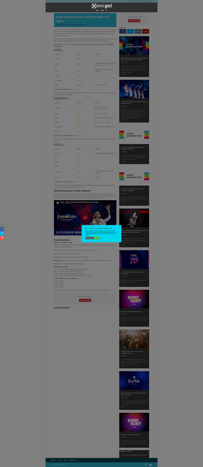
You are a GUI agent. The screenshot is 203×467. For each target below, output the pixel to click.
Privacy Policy (90, 238)
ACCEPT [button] (97, 238)
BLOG (97, 10)
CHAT (102, 10)
